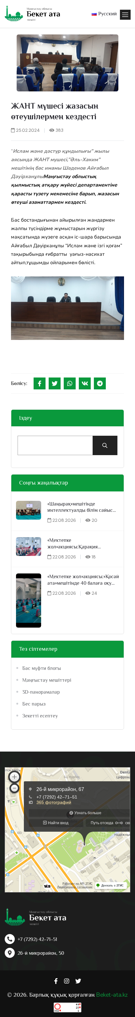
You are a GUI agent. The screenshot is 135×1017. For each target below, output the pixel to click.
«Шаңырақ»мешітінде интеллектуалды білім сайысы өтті (81, 507)
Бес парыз (34, 704)
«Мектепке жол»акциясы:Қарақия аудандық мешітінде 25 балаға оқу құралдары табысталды (81, 543)
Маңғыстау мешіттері (46, 680)
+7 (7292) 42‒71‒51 (37, 939)
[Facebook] (40, 383)
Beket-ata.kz (111, 995)
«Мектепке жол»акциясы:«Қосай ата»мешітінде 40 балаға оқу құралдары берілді (83, 580)
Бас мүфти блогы (41, 668)
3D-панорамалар (41, 692)
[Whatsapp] (70, 383)
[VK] (85, 383)
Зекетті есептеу (40, 716)
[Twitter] (55, 383)
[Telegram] (100, 383)
